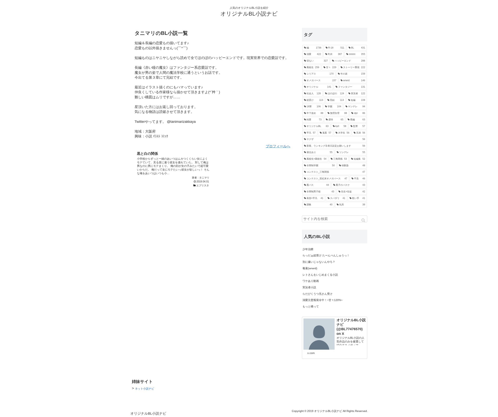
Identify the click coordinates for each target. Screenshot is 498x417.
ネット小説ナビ (144, 388)
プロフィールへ (278, 146)
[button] (363, 220)
